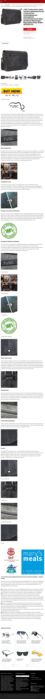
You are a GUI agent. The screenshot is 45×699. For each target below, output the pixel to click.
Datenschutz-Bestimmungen (36, 679)
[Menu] (1, 1)
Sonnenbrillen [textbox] (22, 676)
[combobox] (22, 676)
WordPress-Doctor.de (33, 696)
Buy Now (29, 29)
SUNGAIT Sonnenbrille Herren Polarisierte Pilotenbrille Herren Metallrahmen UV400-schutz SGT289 (36, 643)
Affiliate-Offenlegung (35, 677)
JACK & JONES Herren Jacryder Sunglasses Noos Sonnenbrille (7, 660)
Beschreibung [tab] (5, 43)
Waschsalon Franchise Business (38, 685)
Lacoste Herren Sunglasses (20, 659)
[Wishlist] (43, 1)
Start (2, 5)
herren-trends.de (17, 696)
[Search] (41, 1)
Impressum (33, 675)
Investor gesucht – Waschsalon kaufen (37, 687)
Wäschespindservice (36, 688)
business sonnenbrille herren (30, 38)
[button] (21, 9)
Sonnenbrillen (7, 5)
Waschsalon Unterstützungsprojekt (35, 690)
